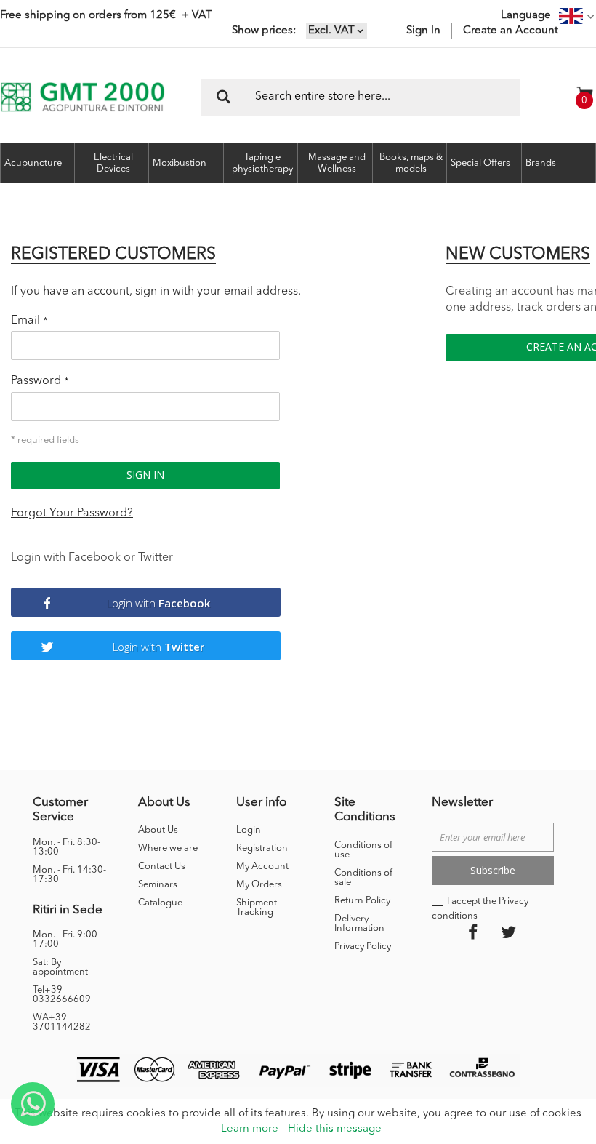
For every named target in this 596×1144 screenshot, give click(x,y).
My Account (262, 866)
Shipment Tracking (256, 907)
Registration (262, 848)
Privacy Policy (362, 946)
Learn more (249, 1129)
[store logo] (82, 97)
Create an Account (510, 30)
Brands (540, 163)
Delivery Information (359, 923)
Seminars (157, 884)
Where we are (168, 848)
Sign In (423, 30)
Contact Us (161, 866)
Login (248, 830)
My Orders (259, 884)
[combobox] (360, 97)
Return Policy (362, 900)
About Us (158, 830)
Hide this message (335, 1129)
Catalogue (160, 903)
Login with (158, 603)
